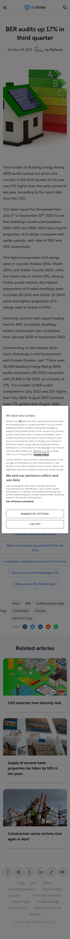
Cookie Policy (41, 454)
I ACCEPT (35, 524)
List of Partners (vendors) (20, 501)
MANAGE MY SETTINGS (35, 513)
